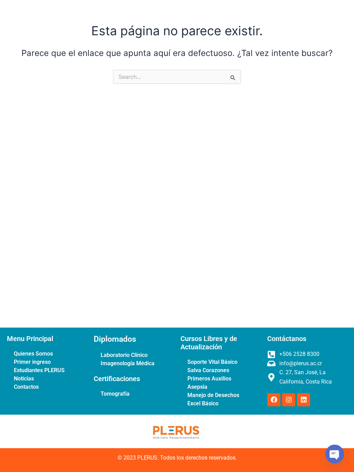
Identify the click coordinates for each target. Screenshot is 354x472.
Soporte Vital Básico (212, 362)
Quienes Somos (33, 353)
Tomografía (115, 393)
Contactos (26, 387)
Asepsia (197, 387)
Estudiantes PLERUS (39, 370)
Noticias (24, 378)
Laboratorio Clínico (124, 355)
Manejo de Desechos (213, 395)
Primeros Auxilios (209, 378)
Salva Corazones (208, 370)
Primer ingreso (32, 362)
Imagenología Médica (128, 363)
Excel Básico (202, 403)
